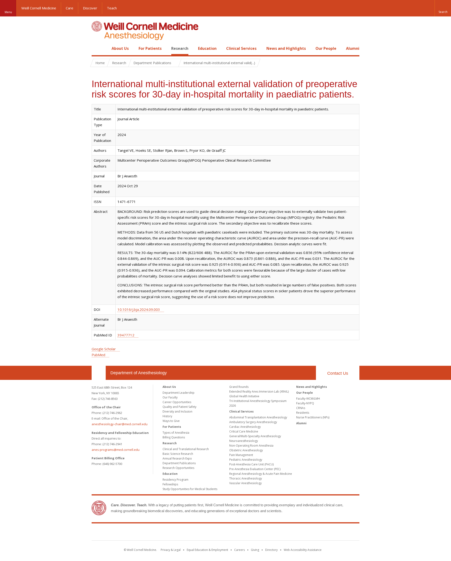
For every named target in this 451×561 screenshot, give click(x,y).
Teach (112, 8)
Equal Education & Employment (207, 550)
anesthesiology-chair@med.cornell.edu (120, 424)
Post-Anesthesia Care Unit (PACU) (251, 464)
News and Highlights (286, 48)
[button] (443, 8)
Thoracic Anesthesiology (245, 478)
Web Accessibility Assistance (303, 550)
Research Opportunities (178, 468)
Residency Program (175, 480)
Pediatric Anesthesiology (245, 460)
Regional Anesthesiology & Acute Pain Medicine (260, 474)
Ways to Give (171, 421)
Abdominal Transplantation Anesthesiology (258, 417)
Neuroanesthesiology (243, 441)
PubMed (98, 354)
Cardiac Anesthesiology (245, 427)
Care (69, 8)
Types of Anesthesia (176, 433)
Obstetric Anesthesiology (246, 450)
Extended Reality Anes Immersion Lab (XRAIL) (259, 391)
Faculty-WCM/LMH (308, 399)
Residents (302, 413)
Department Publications (179, 463)
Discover (90, 8)
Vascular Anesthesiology (245, 483)
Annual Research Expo (177, 458)
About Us (120, 48)
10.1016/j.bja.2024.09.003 (138, 309)
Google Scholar (104, 349)
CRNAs (300, 408)
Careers (239, 550)
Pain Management (241, 455)
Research (179, 48)
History (167, 416)
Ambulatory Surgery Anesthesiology (253, 422)
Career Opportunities (177, 402)
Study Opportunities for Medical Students (190, 489)
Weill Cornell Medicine (38, 8)
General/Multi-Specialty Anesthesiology (255, 436)
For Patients (150, 48)
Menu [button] (8, 12)
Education (207, 48)
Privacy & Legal (171, 550)
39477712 (125, 335)
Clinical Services (241, 48)
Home (97, 48)
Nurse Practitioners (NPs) (312, 417)
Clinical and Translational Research (186, 449)
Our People (325, 48)
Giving (255, 550)
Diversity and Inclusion (177, 411)
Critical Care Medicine (243, 431)
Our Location (99, 373)
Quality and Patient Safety (179, 407)
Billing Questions (174, 437)
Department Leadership (178, 393)
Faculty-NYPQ (305, 403)
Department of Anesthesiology (138, 372)
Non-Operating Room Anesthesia (251, 446)
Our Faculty (170, 397)
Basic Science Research (178, 454)
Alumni (352, 48)
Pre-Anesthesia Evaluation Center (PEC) (254, 469)
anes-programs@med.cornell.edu (116, 450)
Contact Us (337, 373)
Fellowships (170, 484)
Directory (271, 550)
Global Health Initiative (244, 396)
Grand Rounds (239, 387)
